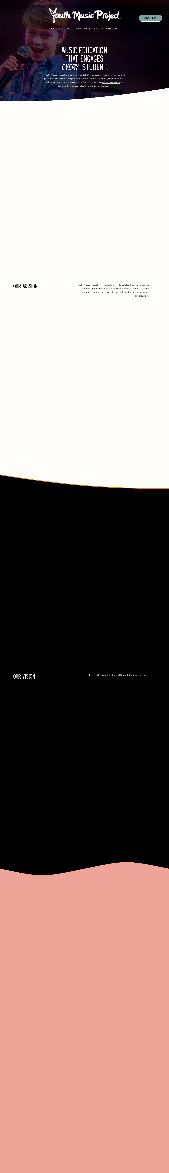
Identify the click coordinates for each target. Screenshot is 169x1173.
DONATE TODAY (150, 18)
